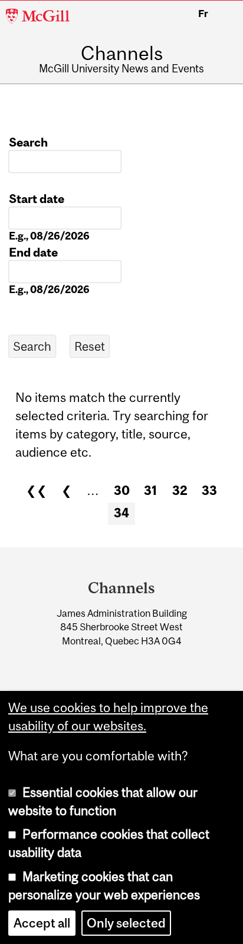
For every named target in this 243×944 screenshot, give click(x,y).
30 (122, 490)
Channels (122, 54)
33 (209, 490)
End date (33, 252)
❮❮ (36, 490)
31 (150, 490)
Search (28, 142)
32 (180, 490)
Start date (36, 198)
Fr (203, 13)
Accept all (42, 923)
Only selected (126, 923)
